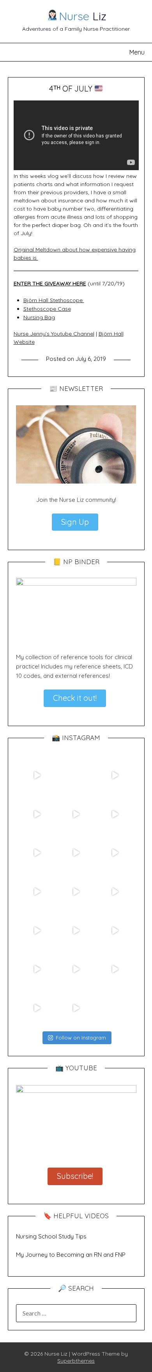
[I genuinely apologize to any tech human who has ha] (37, 930)
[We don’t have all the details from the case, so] (76, 930)
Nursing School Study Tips (51, 1236)
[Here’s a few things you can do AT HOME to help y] (115, 891)
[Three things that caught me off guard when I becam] (115, 775)
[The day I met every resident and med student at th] (37, 891)
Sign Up (75, 522)
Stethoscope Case (47, 308)
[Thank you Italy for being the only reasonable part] (37, 1007)
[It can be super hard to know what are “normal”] (37, 969)
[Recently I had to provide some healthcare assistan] (115, 814)
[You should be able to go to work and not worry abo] (115, 969)
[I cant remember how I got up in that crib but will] (115, 853)
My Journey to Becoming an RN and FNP (70, 1254)
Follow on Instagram (81, 1037)
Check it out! (75, 698)
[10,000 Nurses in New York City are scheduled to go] (37, 853)
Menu (137, 52)
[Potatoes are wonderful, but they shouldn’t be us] (37, 814)
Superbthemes (76, 1360)
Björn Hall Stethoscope (53, 300)
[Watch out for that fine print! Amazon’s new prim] (76, 814)
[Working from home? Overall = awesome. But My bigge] (76, 969)
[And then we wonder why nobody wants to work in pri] (115, 930)
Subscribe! (75, 1176)
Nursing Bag (39, 317)
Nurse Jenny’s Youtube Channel (54, 333)
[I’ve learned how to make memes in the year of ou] (76, 775)
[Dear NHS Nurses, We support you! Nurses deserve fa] (76, 891)
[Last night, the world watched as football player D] (76, 853)
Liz (82, 16)
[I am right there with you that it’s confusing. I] (76, 1007)
